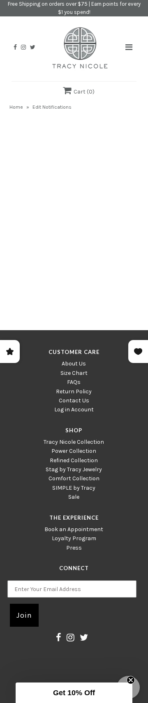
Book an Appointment (73, 529)
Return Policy (74, 391)
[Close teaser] (131, 680)
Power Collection (73, 450)
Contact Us (74, 400)
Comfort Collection (74, 478)
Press (74, 547)
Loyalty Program (74, 538)
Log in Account (74, 409)
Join (24, 615)
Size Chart (74, 373)
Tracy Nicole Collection (74, 441)
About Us (74, 363)
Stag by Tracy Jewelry (74, 469)
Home (16, 107)
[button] (74, 692)
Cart (83, 91)
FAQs (74, 382)
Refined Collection (74, 460)
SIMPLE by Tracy (73, 487)
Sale (73, 496)
